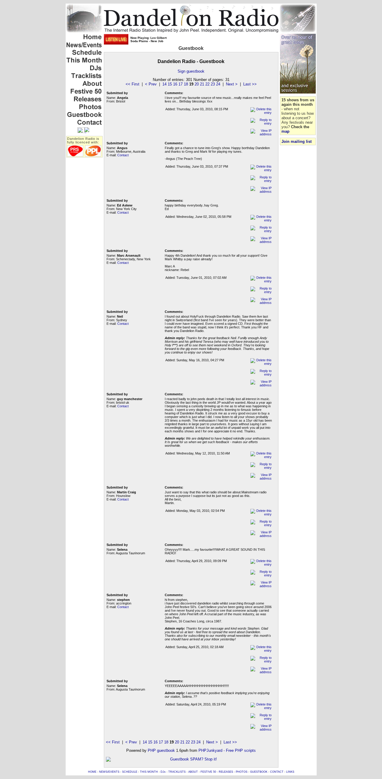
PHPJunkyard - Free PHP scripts (227, 750)
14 (164, 84)
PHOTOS (241, 771)
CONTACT (277, 771)
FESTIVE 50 (208, 771)
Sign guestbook (191, 71)
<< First (132, 84)
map (285, 131)
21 (202, 84)
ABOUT (193, 771)
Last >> (250, 84)
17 (180, 84)
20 (197, 84)
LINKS (290, 771)
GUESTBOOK (258, 771)
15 (170, 84)
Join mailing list (296, 141)
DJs (163, 771)
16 (175, 84)
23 (213, 84)
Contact (123, 155)
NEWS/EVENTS (109, 771)
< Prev (151, 84)
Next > (232, 84)
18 (186, 84)
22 (207, 84)
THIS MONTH (149, 771)
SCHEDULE (129, 771)
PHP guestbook (161, 750)
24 (218, 84)
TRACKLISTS (177, 771)
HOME (92, 771)
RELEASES (226, 771)
